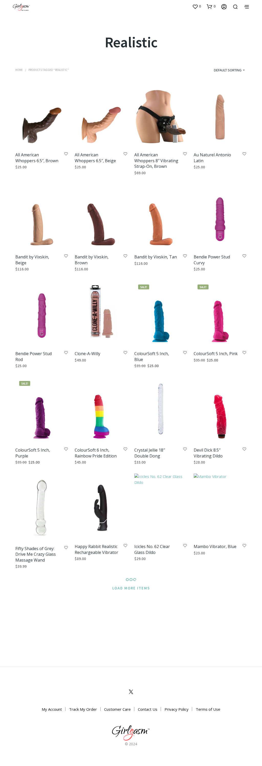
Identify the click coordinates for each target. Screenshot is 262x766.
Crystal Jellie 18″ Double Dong (149, 452)
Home (19, 70)
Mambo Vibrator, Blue (215, 547)
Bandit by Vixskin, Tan (155, 257)
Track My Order (83, 709)
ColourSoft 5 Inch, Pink (216, 353)
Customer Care (117, 709)
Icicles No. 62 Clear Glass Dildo (152, 549)
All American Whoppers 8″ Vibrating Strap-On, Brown (156, 160)
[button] (196, 6)
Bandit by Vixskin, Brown (91, 260)
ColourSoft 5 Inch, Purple (32, 452)
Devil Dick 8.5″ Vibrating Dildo (208, 452)
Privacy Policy (177, 709)
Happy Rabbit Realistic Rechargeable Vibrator (96, 549)
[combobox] (221, 70)
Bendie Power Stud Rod (33, 356)
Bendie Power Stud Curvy (212, 260)
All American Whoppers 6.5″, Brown (36, 157)
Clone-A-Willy (87, 353)
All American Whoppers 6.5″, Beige (95, 157)
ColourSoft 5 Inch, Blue (151, 356)
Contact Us (147, 709)
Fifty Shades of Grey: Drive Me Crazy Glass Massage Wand (35, 554)
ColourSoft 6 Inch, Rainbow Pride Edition (96, 452)
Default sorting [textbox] (228, 70)
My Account (52, 709)
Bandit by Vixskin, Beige (32, 260)
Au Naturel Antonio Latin (212, 157)
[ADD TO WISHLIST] (66, 154)
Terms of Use (208, 709)
